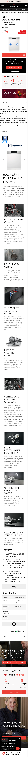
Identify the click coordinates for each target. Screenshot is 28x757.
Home (3, 12)
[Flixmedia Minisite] (14, 139)
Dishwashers (13, 12)
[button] (26, 44)
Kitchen (10, 9)
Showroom (22, 9)
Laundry (15, 9)
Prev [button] (3, 160)
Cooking (5, 9)
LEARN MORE (14, 692)
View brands (23, 687)
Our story (6, 687)
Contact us (15, 71)
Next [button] (25, 160)
